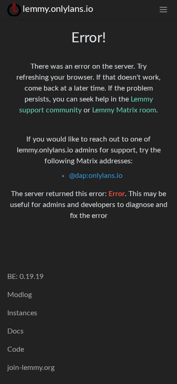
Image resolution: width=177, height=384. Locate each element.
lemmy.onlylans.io (58, 9)
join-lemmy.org (30, 367)
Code (15, 349)
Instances (22, 313)
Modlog (19, 294)
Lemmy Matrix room (124, 110)
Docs (15, 331)
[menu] (163, 9)
